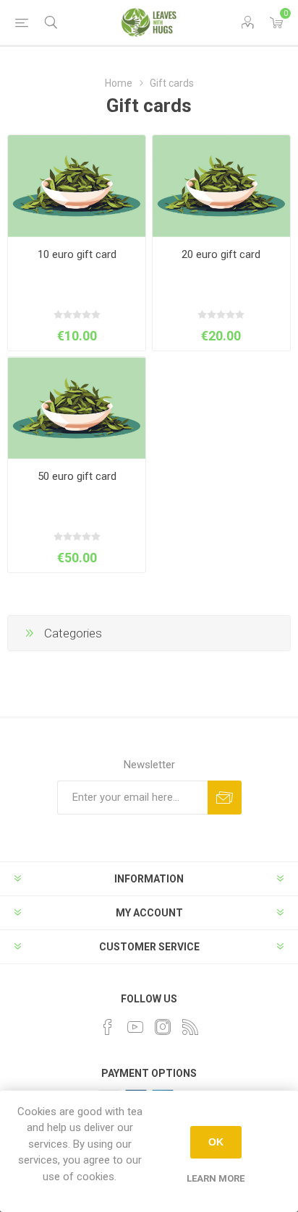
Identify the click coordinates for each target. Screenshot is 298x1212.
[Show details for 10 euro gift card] (76, 186)
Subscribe (225, 798)
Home (118, 83)
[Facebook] (107, 1027)
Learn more (215, 1178)
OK (216, 1142)
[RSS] (190, 1027)
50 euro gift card (77, 476)
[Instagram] (162, 1027)
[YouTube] (135, 1027)
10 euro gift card (77, 254)
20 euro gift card (221, 254)
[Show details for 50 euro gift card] (76, 408)
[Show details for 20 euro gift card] (221, 186)
